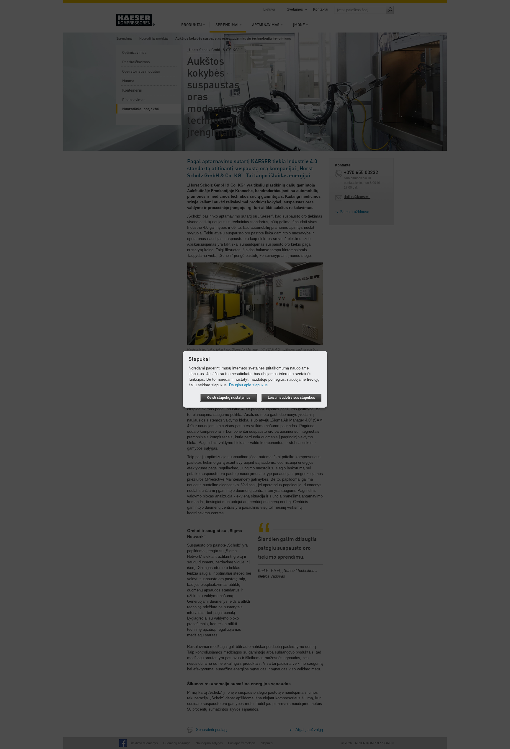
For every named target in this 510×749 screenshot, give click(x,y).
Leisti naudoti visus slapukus (291, 398)
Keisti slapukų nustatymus (228, 398)
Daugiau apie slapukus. (249, 385)
